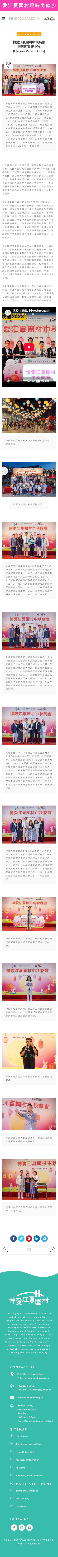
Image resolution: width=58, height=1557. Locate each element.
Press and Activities (29, 34)
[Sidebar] (4, 471)
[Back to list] (29, 1249)
